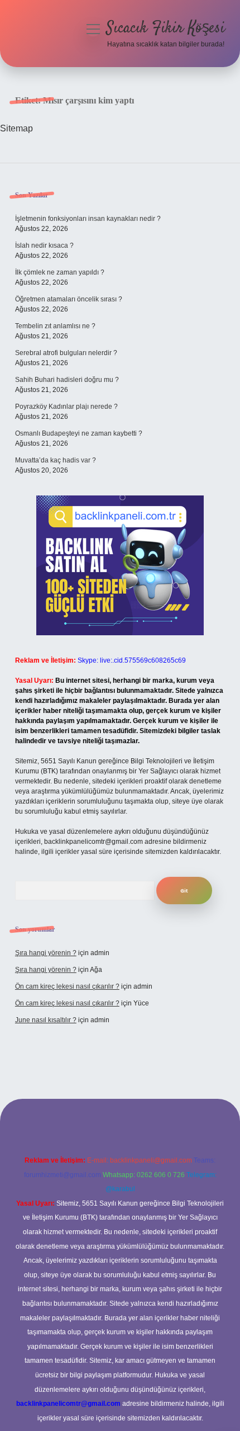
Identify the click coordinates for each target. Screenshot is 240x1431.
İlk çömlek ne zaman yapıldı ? (59, 272)
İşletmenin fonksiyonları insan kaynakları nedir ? (88, 219)
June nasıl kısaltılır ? (45, 1020)
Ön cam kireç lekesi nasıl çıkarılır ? (67, 986)
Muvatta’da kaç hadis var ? (55, 460)
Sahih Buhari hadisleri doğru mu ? (67, 380)
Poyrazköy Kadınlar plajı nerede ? (66, 406)
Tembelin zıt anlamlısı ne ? (55, 326)
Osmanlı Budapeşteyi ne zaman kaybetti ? (78, 433)
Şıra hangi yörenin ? (45, 953)
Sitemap (16, 128)
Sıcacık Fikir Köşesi (165, 28)
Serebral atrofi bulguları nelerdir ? (66, 353)
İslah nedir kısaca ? (44, 245)
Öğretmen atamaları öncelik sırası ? (68, 299)
